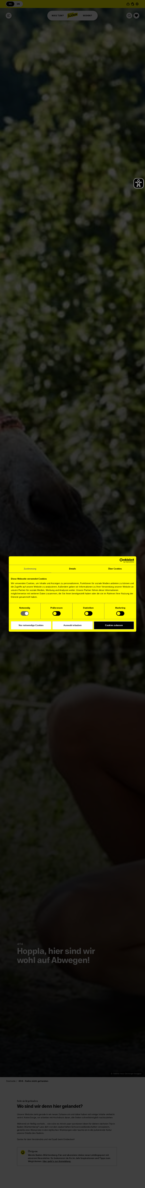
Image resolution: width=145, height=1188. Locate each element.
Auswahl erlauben (72, 625)
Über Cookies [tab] (115, 568)
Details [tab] (72, 568)
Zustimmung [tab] (30, 568)
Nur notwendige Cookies (31, 625)
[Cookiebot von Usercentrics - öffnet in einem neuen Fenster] (121, 560)
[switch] (57, 613)
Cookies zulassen (114, 625)
